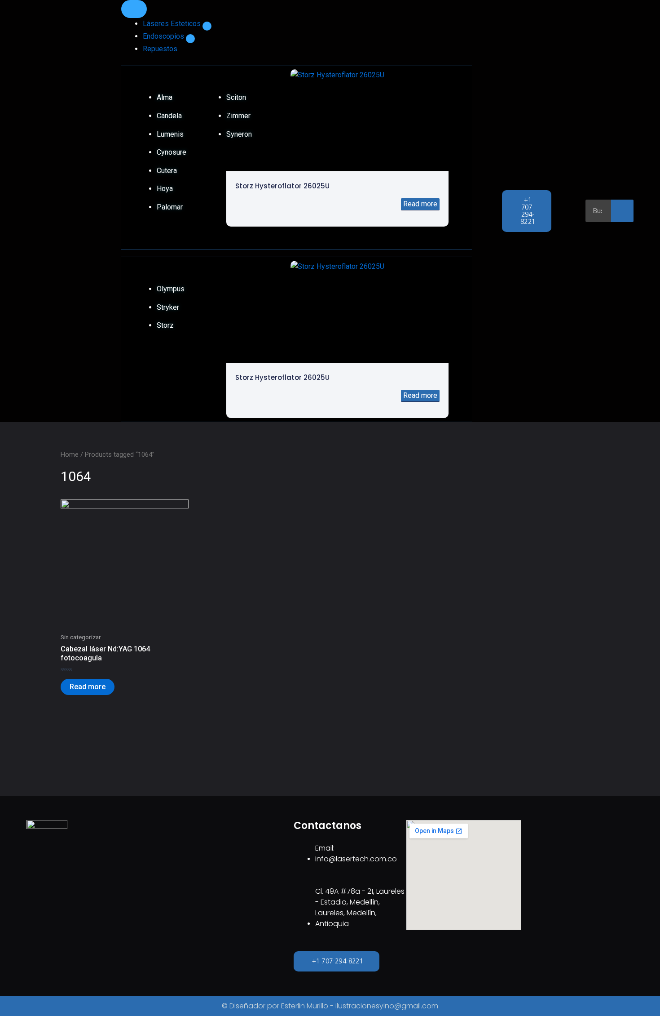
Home (70, 454)
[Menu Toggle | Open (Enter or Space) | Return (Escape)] (134, 9)
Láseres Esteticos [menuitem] (172, 23)
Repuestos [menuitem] (160, 49)
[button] (206, 26)
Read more (420, 204)
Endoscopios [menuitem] (164, 36)
